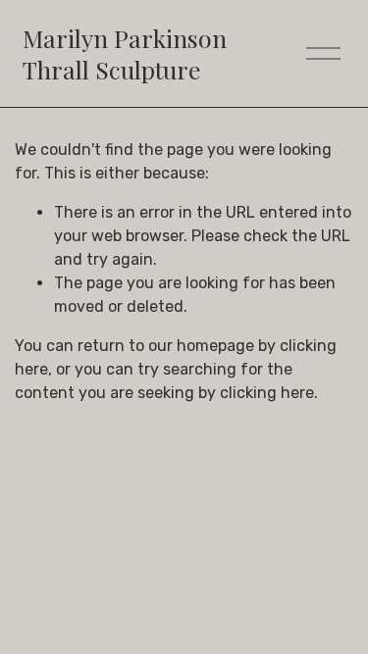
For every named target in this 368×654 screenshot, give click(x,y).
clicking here (267, 392)
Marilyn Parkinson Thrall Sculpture (125, 53)
